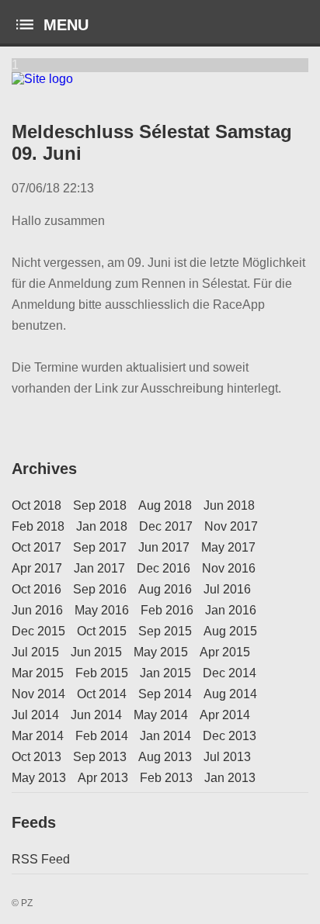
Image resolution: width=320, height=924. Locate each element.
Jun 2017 (164, 547)
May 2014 (161, 715)
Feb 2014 (101, 735)
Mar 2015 (38, 673)
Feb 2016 (167, 610)
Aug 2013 (165, 756)
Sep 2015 (165, 631)
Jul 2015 (35, 652)
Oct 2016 (36, 589)
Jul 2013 (227, 756)
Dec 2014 (229, 673)
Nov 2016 (229, 568)
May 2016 (102, 610)
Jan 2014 (165, 735)
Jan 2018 (101, 526)
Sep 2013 (100, 756)
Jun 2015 (96, 652)
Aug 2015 (230, 631)
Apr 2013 (103, 777)
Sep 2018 (100, 505)
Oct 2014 (102, 694)
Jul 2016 (227, 589)
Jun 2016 (37, 610)
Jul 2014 (35, 715)
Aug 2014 (230, 694)
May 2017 (228, 547)
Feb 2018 (38, 526)
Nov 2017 (231, 526)
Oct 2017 (36, 547)
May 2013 (39, 777)
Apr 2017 (37, 568)
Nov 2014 (38, 694)
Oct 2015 (102, 631)
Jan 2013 (230, 777)
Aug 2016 (165, 589)
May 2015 (161, 652)
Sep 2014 (165, 694)
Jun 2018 (229, 505)
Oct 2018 (36, 505)
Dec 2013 (229, 735)
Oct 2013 (36, 756)
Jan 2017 (99, 568)
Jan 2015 (165, 673)
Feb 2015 (101, 673)
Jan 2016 (230, 610)
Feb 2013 (166, 777)
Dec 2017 (166, 526)
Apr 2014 (225, 715)
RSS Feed (41, 859)
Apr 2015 (225, 652)
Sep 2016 (100, 589)
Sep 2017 (100, 547)
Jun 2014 (96, 715)
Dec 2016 (163, 568)
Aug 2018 (165, 505)
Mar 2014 (38, 735)
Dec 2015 (38, 631)
